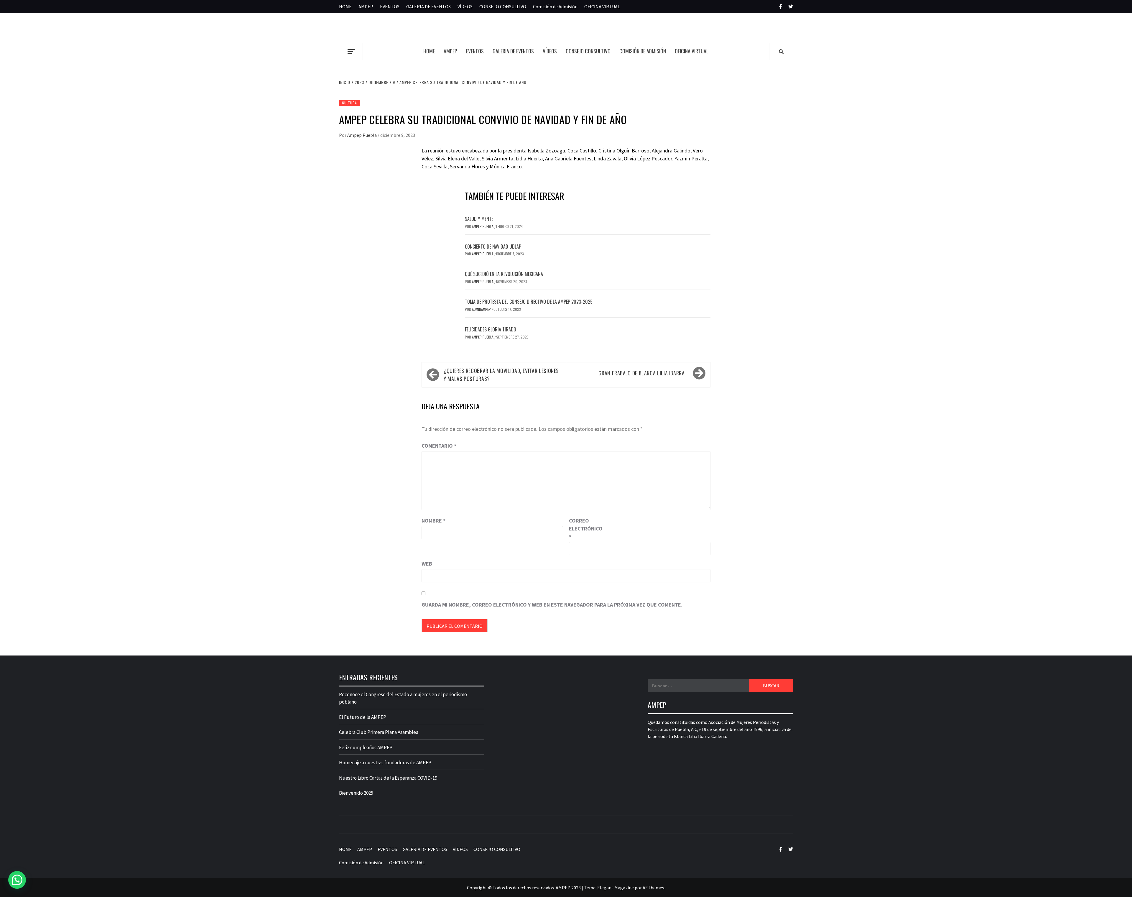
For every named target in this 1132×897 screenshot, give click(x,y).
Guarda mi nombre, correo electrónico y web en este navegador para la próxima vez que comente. (552, 604)
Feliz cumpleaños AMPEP (365, 747)
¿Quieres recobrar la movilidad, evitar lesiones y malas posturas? (501, 374)
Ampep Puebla (362, 135)
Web (427, 563)
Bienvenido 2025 (356, 793)
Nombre (433, 520)
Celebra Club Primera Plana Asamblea (378, 732)
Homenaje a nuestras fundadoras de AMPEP (385, 762)
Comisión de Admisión (555, 6)
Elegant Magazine (615, 888)
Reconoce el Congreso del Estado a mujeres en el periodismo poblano (403, 698)
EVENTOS (389, 6)
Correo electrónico (583, 528)
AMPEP (365, 6)
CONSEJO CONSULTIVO (502, 6)
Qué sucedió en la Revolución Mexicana (504, 273)
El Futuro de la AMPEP (362, 717)
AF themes (653, 888)
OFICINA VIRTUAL (602, 6)
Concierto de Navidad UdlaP (493, 246)
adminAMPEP (482, 309)
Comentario (439, 445)
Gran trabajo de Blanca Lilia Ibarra (641, 373)
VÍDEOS (465, 6)
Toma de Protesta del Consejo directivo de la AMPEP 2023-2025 (529, 301)
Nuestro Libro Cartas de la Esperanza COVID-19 (388, 778)
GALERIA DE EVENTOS (428, 6)
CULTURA (349, 102)
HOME (345, 6)
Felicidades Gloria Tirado (490, 329)
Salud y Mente (479, 218)
